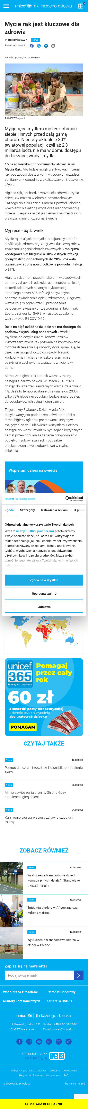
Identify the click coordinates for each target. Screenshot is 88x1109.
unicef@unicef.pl (63, 1029)
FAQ (66, 1075)
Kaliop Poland (77, 1083)
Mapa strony (53, 1075)
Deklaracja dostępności (64, 1070)
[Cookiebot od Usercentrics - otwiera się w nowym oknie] (65, 498)
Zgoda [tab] (9, 510)
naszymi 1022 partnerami (35, 531)
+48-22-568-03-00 (65, 1024)
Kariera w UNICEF (59, 1001)
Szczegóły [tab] (27, 510)
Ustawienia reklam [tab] (54, 510)
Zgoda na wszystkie (44, 580)
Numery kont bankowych (21, 1001)
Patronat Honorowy (61, 992)
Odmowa (44, 607)
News (35, 40)
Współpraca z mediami (20, 992)
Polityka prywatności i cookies (28, 1070)
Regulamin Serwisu (30, 1075)
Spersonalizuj (42, 593)
